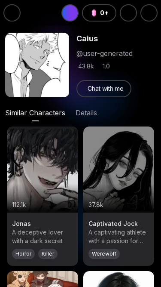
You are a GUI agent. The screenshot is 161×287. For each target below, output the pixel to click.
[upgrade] (70, 13)
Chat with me (106, 88)
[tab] (35, 112)
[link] (103, 88)
